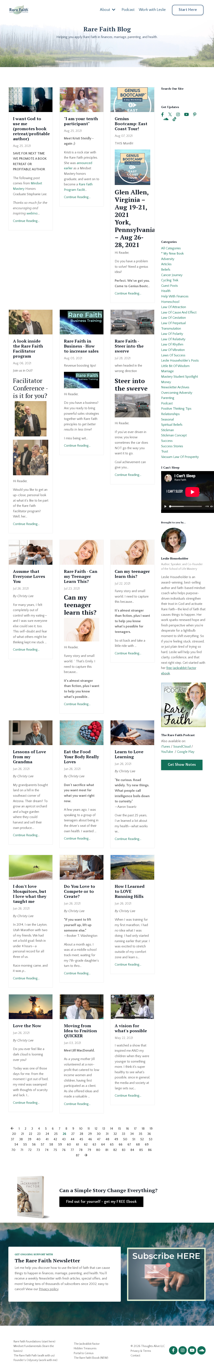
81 (106, 1150)
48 (107, 1139)
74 (46, 1150)
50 (125, 1139)
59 (60, 1144)
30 (99, 1134)
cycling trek (169, 280)
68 (138, 1144)
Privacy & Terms (141, 1351)
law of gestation (173, 318)
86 (150, 1150)
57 (42, 1144)
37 (12, 1139)
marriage (167, 371)
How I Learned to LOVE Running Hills (130, 891)
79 (89, 1150)
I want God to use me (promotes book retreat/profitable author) (30, 128)
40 (38, 1139)
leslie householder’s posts (180, 360)
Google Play (185, 752)
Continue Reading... (26, 221)
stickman (167, 430)
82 (115, 1150)
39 (29, 1139)
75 (55, 1150)
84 (132, 1150)
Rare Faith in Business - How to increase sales (81, 346)
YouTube (167, 752)
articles (166, 264)
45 (81, 1139)
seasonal (167, 419)
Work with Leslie (152, 10)
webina (32, 213)
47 (99, 1139)
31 (107, 1134)
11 (89, 1128)
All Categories (171, 248)
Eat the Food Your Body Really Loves (81, 756)
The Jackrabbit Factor (87, 1344)
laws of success (173, 355)
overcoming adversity (176, 393)
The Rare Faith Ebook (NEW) (91, 1358)
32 (115, 1134)
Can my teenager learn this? (132, 574)
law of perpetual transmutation (173, 325)
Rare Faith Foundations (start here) (34, 1341)
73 (38, 1150)
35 (140, 1134)
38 (21, 1139)
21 (22, 1134)
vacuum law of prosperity (180, 457)
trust (164, 451)
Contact (135, 1355)
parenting (167, 398)
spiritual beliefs (171, 425)
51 (133, 1139)
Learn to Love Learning (129, 754)
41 (47, 1139)
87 (77, 1155)
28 (81, 1134)
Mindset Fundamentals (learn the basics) (34, 1348)
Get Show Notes (182, 765)
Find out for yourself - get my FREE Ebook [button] (101, 1202)
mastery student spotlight (179, 377)
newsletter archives (175, 387)
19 (151, 1128)
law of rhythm (172, 344)
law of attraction (173, 307)
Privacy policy (48, 1289)
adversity (167, 259)
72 (30, 1150)
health (166, 291)
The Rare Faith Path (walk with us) (34, 1355)
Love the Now (27, 1025)
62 (86, 1144)
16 (127, 1128)
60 (69, 1144)
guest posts (169, 286)
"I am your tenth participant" (81, 121)
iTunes (165, 746)
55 (25, 1144)
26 (64, 1134)
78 (81, 1150)
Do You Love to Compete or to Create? (79, 891)
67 (129, 1144)
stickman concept (174, 435)
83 (123, 1150)
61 (77, 1144)
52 (142, 1139)
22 (30, 1134)
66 (120, 1144)
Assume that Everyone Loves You (29, 576)
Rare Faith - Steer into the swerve (129, 346)
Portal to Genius (84, 1353)
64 (103, 1144)
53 (150, 1139)
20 (14, 1134)
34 (132, 1134)
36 (149, 1134)
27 (73, 1134)
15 (119, 1128)
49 (116, 1139)
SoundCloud (182, 746)
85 (141, 1150)
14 (111, 1128)
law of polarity (172, 334)
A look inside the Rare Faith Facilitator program (28, 349)
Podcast (128, 10)
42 (55, 1139)
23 (39, 1134)
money (166, 382)
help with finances (175, 296)
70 (13, 1150)
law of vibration (173, 350)
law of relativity (173, 339)
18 (143, 1128)
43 (64, 1139)
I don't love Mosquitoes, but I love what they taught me (29, 894)
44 (72, 1139)
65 (112, 1144)
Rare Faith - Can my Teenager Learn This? (80, 576)
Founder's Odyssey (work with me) (35, 1360)
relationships (170, 414)
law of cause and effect (178, 312)
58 (51, 1144)
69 (147, 1144)
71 (21, 1150)
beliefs (165, 269)
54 (16, 1144)
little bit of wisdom (175, 366)
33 (123, 1134)
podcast (167, 403)
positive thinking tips (176, 408)
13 (103, 1128)
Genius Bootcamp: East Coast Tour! (131, 123)
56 (34, 1144)
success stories (172, 446)
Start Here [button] (188, 10)
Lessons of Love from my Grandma (29, 756)
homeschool (170, 302)
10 (81, 1128)
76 (64, 1150)
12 (96, 1128)
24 (47, 1134)
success (167, 441)
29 (90, 1134)
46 (90, 1139)
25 (56, 1134)
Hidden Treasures (85, 1348)
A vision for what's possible (131, 1028)
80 (98, 1150)
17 (135, 1128)
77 (72, 1150)
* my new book (172, 253)
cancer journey (171, 275)
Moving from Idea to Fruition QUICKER (80, 1030)
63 (94, 1144)
